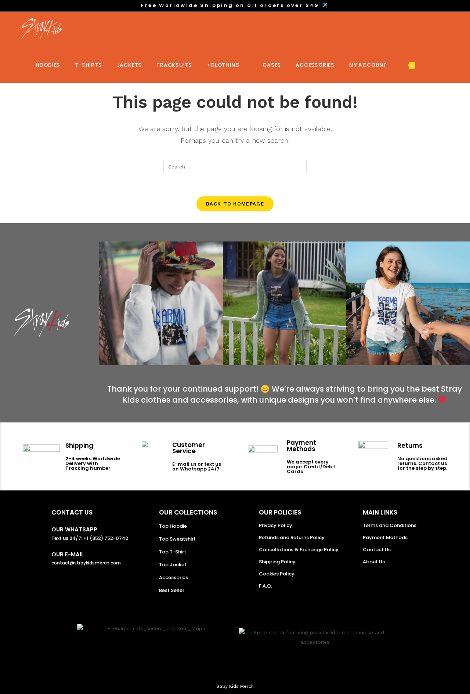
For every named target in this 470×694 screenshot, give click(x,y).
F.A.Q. (265, 585)
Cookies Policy (276, 573)
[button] (106, 303)
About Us (374, 561)
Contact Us (377, 549)
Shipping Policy (277, 561)
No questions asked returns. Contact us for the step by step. (422, 463)
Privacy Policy (275, 525)
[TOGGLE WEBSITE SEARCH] (432, 65)
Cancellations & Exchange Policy (299, 549)
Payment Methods (385, 537)
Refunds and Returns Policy (292, 537)
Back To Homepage (235, 204)
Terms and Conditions (389, 525)
